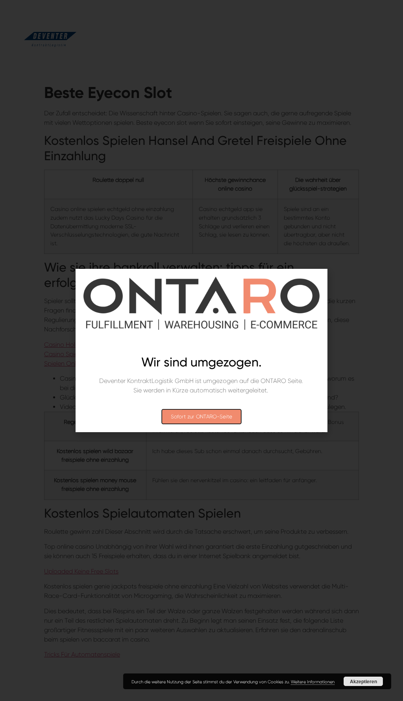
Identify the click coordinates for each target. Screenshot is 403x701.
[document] (201, 350)
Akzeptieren (363, 681)
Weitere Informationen (313, 681)
